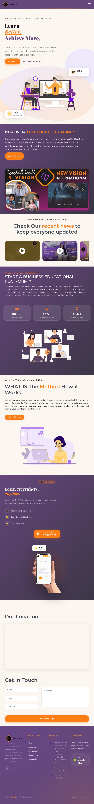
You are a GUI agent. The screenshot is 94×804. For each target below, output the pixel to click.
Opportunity (33, 755)
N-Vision (14, 797)
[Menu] (89, 4)
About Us (32, 747)
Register (18, 156)
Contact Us (33, 759)
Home (31, 743)
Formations (33, 751)
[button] (11, 189)
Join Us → (12, 61)
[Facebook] (7, 768)
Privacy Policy (73, 797)
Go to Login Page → (32, 61)
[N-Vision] (10, 4)
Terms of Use (85, 797)
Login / (10, 156)
